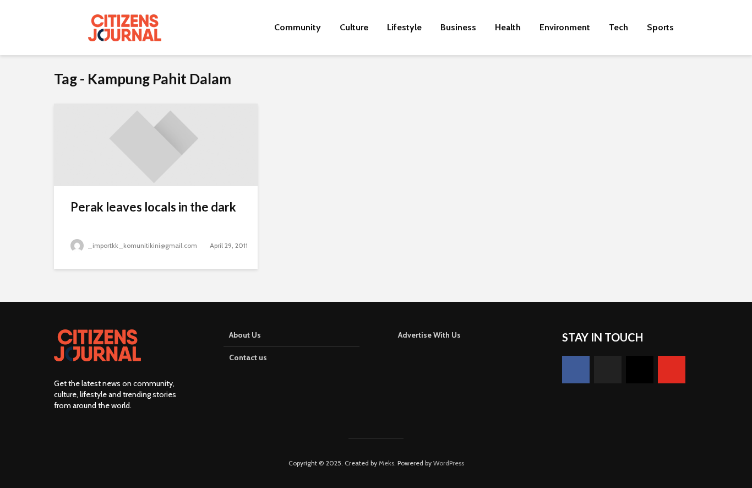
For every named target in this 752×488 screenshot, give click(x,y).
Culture (354, 27)
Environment (565, 27)
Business (458, 27)
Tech (618, 27)
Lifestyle (404, 27)
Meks (386, 463)
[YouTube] (671, 369)
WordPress (448, 463)
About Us (245, 335)
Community (297, 27)
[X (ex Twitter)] (608, 369)
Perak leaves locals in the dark (153, 206)
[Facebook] (576, 369)
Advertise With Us (429, 335)
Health (508, 27)
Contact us (248, 357)
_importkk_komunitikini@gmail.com (142, 245)
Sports (660, 27)
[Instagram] (639, 369)
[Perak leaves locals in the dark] (156, 144)
